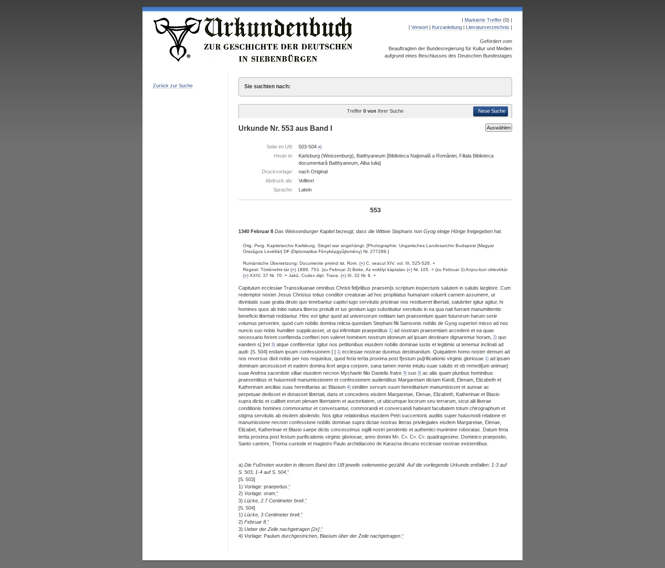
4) (349, 387)
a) (320, 146)
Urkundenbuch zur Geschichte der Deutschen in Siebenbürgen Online (253, 39)
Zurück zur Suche (173, 85)
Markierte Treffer (483, 20)
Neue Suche (491, 111)
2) (495, 337)
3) (273, 344)
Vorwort (419, 27)
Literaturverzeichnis (487, 27)
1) (391, 330)
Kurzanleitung (447, 27)
